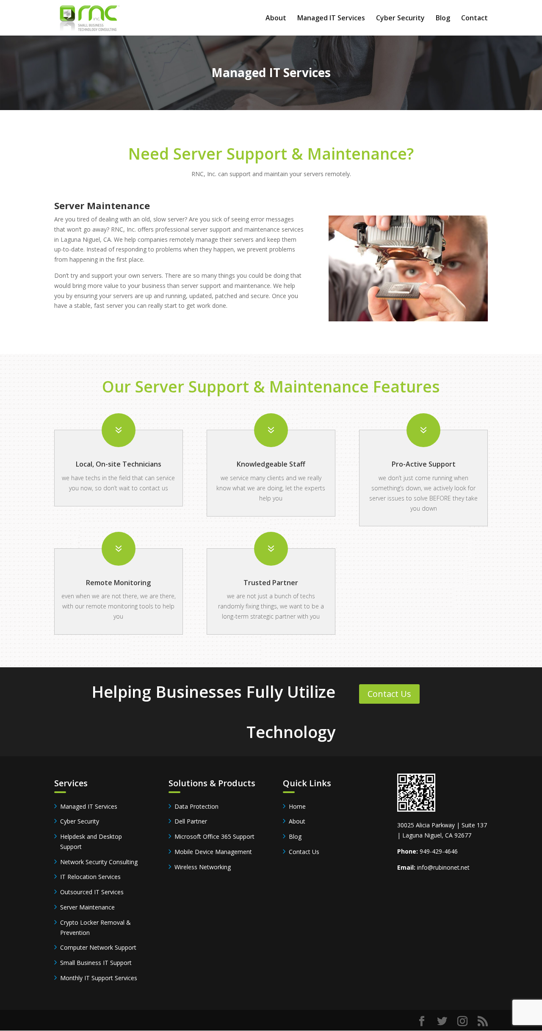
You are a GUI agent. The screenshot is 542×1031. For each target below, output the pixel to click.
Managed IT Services (331, 18)
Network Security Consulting (99, 862)
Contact (474, 18)
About (275, 18)
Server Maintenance (87, 907)
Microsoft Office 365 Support (214, 836)
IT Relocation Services (90, 877)
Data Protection (196, 806)
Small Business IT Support (96, 963)
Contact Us (389, 693)
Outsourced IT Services (92, 892)
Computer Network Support (98, 947)
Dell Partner (190, 821)
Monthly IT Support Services (98, 978)
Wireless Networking (202, 867)
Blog (443, 18)
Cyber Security (400, 18)
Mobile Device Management (213, 852)
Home (297, 806)
